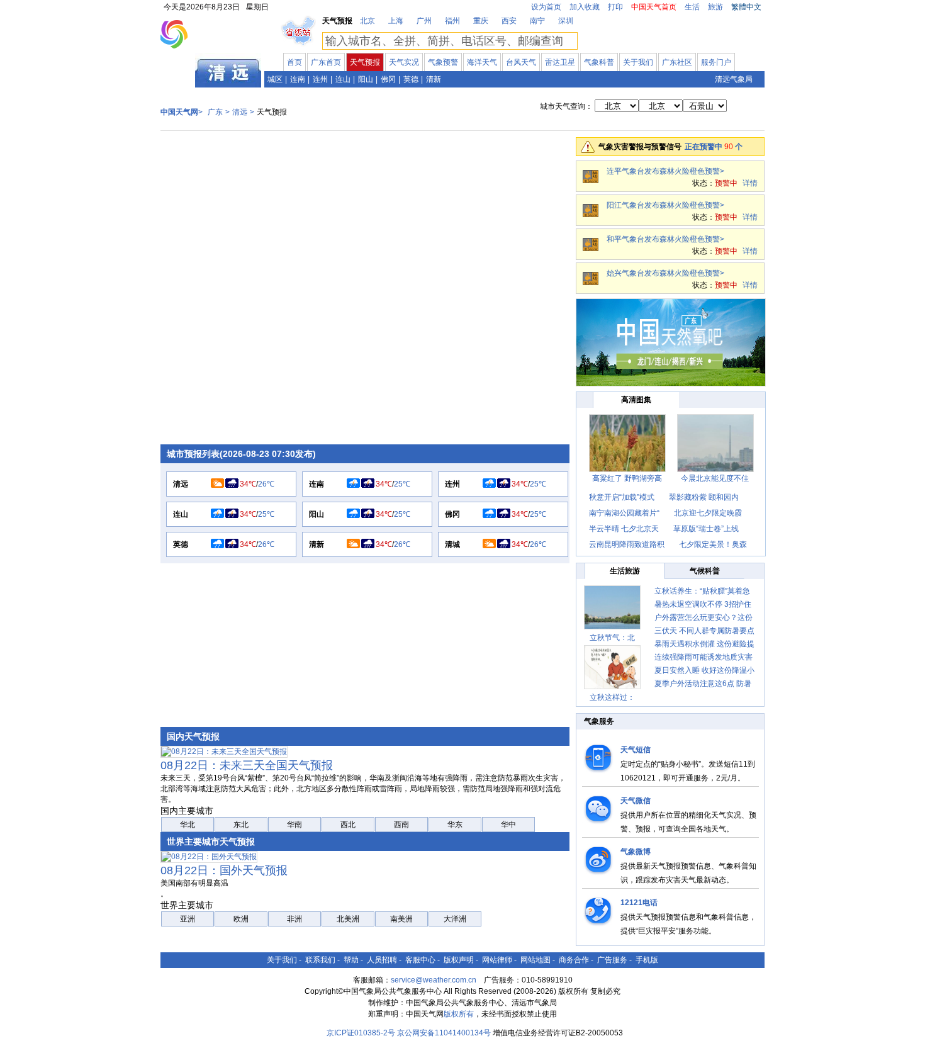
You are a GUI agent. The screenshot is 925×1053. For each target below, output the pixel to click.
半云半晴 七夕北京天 (624, 528)
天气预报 (365, 62)
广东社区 (677, 62)
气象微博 (635, 851)
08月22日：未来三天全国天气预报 (246, 765)
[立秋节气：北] (612, 607)
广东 (178, 78)
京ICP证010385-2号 (361, 1032)
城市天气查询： (566, 106)
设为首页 (546, 7)
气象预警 (443, 62)
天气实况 (404, 62)
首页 (294, 62)
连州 (320, 79)
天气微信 (635, 800)
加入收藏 (584, 7)
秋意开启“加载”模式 (621, 497)
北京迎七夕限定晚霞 (708, 513)
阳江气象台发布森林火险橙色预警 (663, 205)
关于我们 (638, 62)
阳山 (365, 79)
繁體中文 (746, 7)
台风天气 (521, 62)
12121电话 (639, 902)
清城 (452, 544)
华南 (294, 824)
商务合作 (574, 959)
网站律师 (497, 959)
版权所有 (459, 1014)
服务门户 (716, 62)
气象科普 (599, 62)
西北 (348, 824)
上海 (395, 20)
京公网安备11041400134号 (444, 1032)
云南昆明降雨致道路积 (626, 544)
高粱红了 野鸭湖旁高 (627, 478)
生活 (692, 7)
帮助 (351, 959)
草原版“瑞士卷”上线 (706, 528)
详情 (750, 183)
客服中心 (420, 959)
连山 (342, 79)
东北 (241, 824)
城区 (275, 79)
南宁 (537, 20)
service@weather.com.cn (433, 980)
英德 (410, 79)
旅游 (715, 7)
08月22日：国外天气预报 (224, 870)
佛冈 (388, 79)
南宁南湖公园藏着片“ (624, 513)
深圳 (565, 20)
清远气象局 (734, 79)
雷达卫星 (560, 62)
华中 (508, 824)
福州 (452, 20)
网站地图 (535, 959)
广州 (424, 20)
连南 (297, 79)
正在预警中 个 (714, 146)
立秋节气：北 (612, 637)
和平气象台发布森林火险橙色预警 (663, 239)
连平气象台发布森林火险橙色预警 (663, 171)
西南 (401, 824)
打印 (615, 7)
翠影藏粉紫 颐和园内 (704, 497)
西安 (509, 20)
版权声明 (459, 959)
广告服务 (612, 959)
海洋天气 (482, 62)
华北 (187, 824)
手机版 (647, 959)
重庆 (480, 20)
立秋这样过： (612, 697)
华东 (454, 824)
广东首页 (326, 62)
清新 (433, 79)
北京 (367, 20)
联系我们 (320, 959)
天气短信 (635, 749)
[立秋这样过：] (612, 667)
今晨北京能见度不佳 (715, 478)
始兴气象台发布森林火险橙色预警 (663, 273)
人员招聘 (382, 959)
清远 (239, 112)
